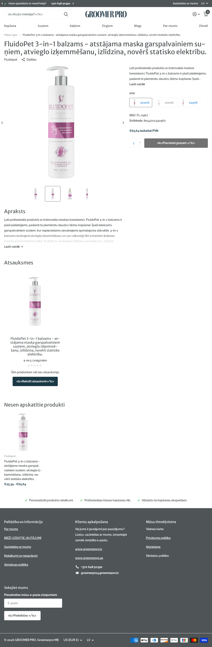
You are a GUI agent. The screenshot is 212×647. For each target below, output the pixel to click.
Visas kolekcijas (10, 25)
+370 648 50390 (91, 567)
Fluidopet (10, 59)
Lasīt (12, 246)
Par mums (170, 26)
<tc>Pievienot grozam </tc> (176, 143)
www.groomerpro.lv (88, 549)
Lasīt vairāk (137, 84)
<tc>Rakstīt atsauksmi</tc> (35, 381)
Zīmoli (203, 26)
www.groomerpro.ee (89, 558)
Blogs (138, 26)
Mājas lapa (10, 34)
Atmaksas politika (16, 564)
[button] (2, 3)
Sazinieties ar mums (185, 3)
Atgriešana (153, 547)
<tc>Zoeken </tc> (66, 14)
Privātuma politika (158, 538)
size (132, 93)
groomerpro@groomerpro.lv (100, 573)
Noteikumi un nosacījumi (20, 555)
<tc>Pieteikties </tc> (22, 615)
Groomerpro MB (48, 640)
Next (73, 3)
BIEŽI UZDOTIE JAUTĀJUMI (22, 538)
